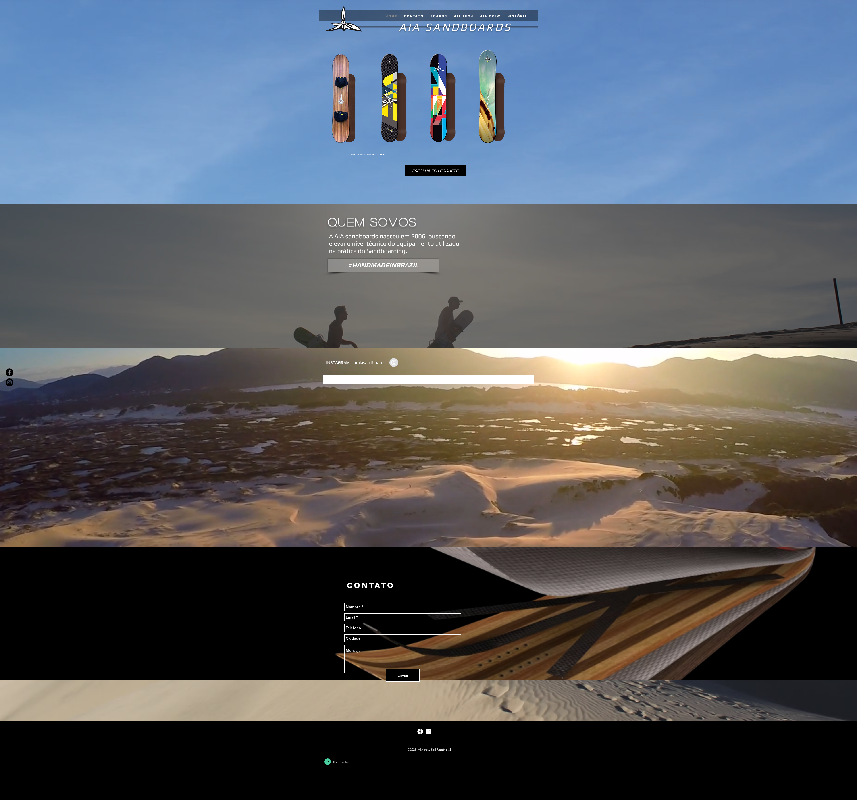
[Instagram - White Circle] (428, 731)
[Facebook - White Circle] (420, 731)
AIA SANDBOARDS (455, 27)
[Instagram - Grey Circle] (393, 362)
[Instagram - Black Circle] (9, 382)
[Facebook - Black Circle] (9, 372)
